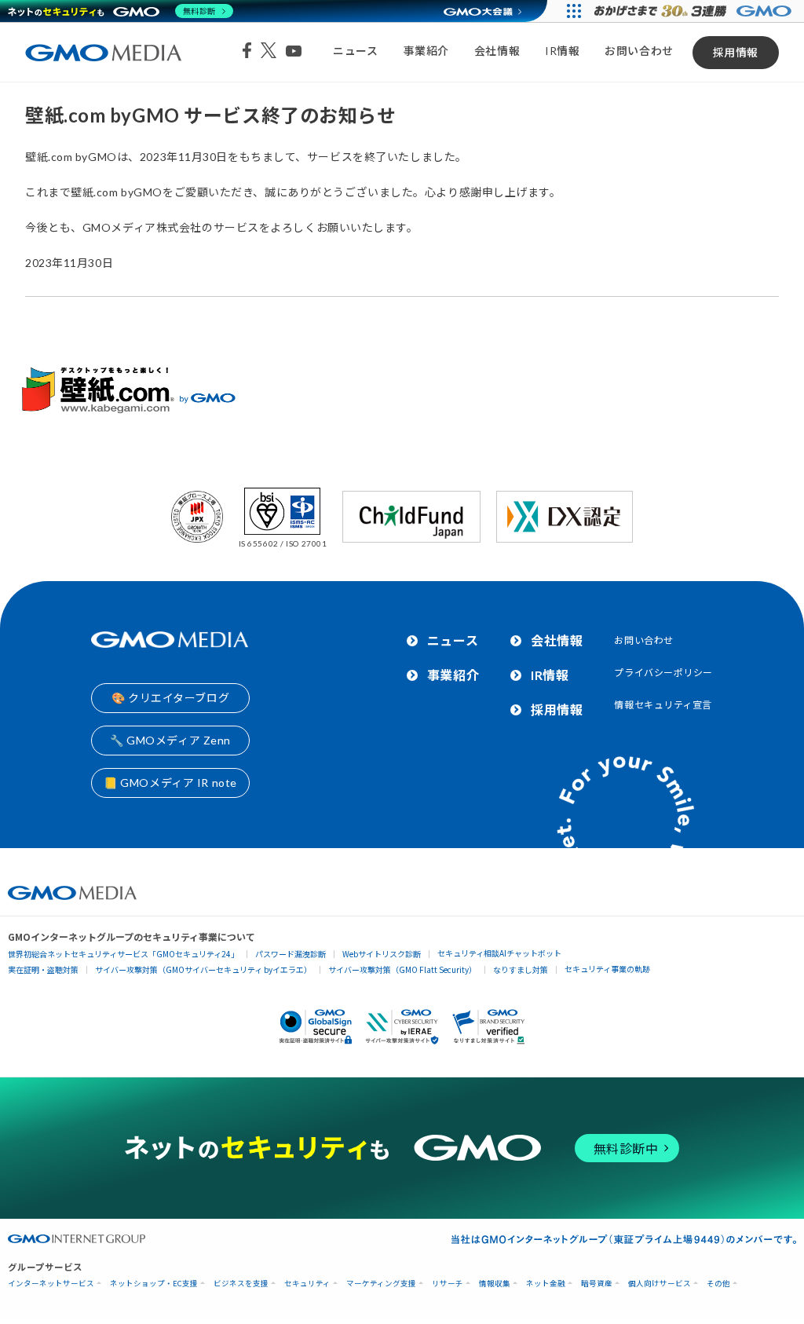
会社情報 (497, 50)
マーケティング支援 (381, 1283)
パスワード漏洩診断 (290, 954)
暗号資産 (596, 1283)
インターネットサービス (51, 1283)
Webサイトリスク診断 (381, 954)
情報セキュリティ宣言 (663, 705)
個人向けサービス (659, 1283)
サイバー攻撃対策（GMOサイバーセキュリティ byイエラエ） (203, 969)
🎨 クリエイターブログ (170, 697)
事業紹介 (426, 50)
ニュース (355, 50)
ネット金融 (545, 1283)
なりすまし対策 (520, 969)
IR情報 (562, 50)
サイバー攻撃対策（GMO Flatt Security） (402, 969)
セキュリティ (307, 1283)
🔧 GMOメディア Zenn (170, 740)
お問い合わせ (639, 50)
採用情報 (735, 52)
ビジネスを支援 (241, 1283)
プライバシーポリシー (663, 672)
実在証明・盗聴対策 (43, 969)
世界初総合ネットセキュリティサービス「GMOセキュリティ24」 (123, 954)
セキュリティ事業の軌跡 (607, 969)
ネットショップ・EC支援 (154, 1283)
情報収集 (494, 1283)
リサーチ (447, 1283)
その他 (718, 1283)
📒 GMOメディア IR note (170, 782)
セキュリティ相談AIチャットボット (499, 953)
